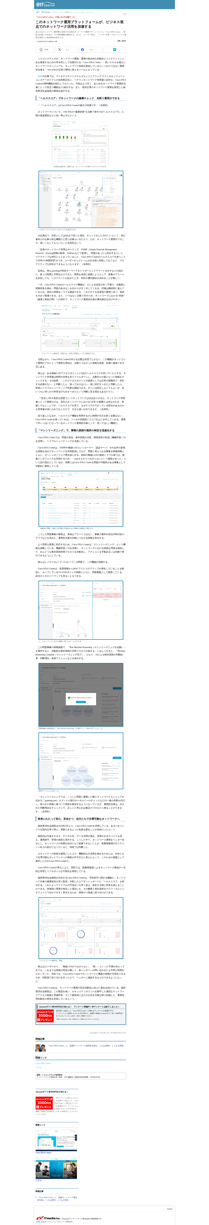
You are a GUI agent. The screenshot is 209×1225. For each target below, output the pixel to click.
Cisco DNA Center (43, 1063)
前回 (40, 76)
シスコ (39, 1068)
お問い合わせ (41, 1222)
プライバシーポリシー (56, 1222)
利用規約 (170, 1209)
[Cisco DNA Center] (56, 1140)
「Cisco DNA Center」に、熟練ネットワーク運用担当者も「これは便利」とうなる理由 (85, 1046)
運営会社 (69, 1222)
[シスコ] (56, 1168)
